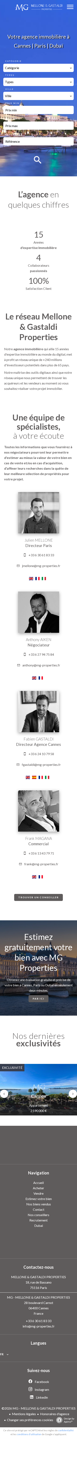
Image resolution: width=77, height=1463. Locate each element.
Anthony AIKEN (38, 639)
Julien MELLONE (38, 540)
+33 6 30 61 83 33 (41, 555)
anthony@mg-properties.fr (41, 665)
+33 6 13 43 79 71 (41, 853)
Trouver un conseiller (38, 897)
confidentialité (66, 1430)
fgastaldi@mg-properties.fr (41, 764)
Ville (9, 89)
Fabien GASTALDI (39, 739)
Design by (69, 1420)
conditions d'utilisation (29, 1434)
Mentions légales (24, 1414)
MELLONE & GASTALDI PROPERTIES (38, 1277)
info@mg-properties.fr (39, 1326)
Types (9, 75)
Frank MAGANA (38, 838)
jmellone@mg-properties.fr (41, 566)
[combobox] (38, 68)
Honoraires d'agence (54, 1414)
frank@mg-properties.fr (41, 864)
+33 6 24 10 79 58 (41, 754)
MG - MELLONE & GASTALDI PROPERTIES (38, 1297)
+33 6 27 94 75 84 (41, 654)
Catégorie (13, 61)
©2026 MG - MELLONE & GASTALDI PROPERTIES (39, 1408)
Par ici (38, 998)
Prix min (12, 103)
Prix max (12, 119)
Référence (14, 134)
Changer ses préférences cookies (30, 1420)
